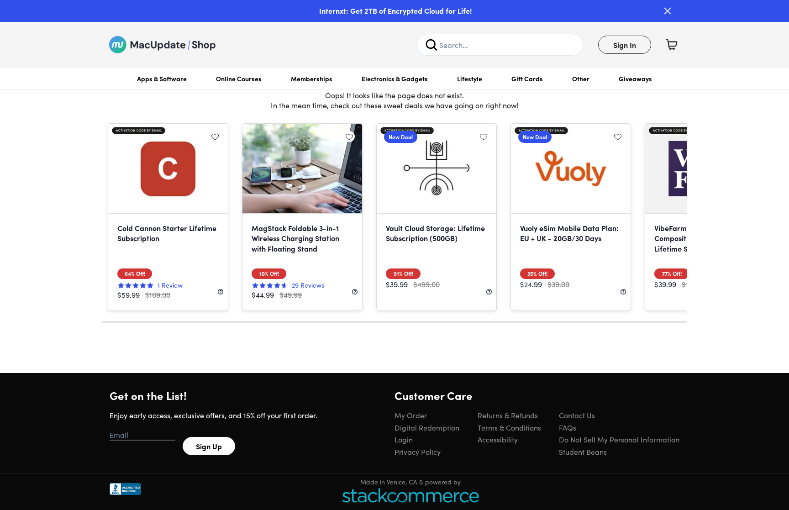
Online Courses (239, 78)
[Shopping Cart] (671, 44)
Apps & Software (162, 78)
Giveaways (635, 78)
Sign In (624, 45)
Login (403, 439)
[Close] (668, 11)
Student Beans (583, 452)
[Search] (431, 45)
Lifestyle (469, 78)
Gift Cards (527, 78)
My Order (410, 415)
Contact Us (577, 415)
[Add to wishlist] (215, 136)
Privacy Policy (417, 452)
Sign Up (209, 446)
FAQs (567, 427)
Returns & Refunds (508, 415)
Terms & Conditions (509, 427)
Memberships (311, 78)
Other (580, 78)
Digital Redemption (426, 427)
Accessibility (498, 439)
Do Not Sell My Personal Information (619, 439)
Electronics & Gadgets (395, 78)
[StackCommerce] (410, 495)
